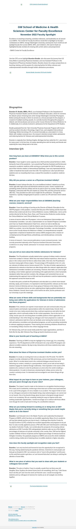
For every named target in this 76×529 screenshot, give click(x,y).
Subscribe (34, 527)
